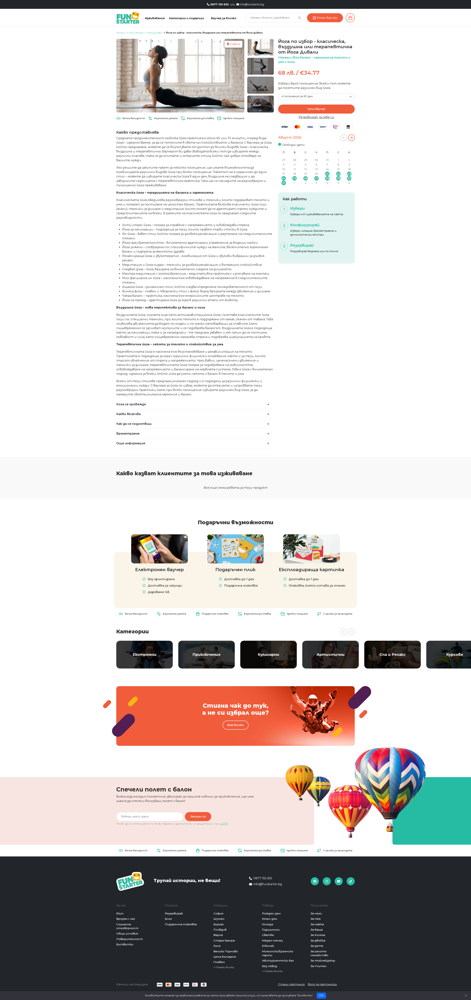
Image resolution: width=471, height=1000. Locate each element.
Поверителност (129, 939)
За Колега (318, 935)
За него (316, 913)
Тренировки (154, 32)
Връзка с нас (125, 918)
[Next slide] (260, 110)
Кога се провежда (131, 404)
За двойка (318, 940)
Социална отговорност (127, 926)
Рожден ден (271, 913)
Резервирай (174, 913)
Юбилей (268, 946)
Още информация (130, 443)
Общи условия (127, 933)
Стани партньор (291, 984)
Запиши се (198, 816)
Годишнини (271, 929)
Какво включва (128, 414)
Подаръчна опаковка (181, 924)
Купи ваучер (316, 109)
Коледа (267, 924)
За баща (317, 929)
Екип (119, 913)
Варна (218, 935)
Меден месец (272, 940)
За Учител (319, 966)
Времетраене (128, 433)
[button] (188, 18)
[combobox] (316, 96)
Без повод (269, 966)
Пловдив (219, 929)
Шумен (218, 918)
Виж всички (235, 725)
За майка (317, 924)
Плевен (219, 962)
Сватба (268, 935)
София (218, 913)
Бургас (218, 924)
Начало (120, 32)
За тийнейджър (323, 960)
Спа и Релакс (136, 32)
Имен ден (269, 918)
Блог (168, 918)
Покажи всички (224, 967)
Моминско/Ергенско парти (277, 953)
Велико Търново (225, 951)
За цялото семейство (319, 953)
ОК (321, 995)
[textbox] (314, 96)
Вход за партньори (322, 984)
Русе (217, 946)
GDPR (224, 823)
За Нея (316, 918)
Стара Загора (224, 940)
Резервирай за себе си (316, 117)
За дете (317, 946)
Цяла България (224, 956)
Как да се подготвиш (133, 424)
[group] (144, 655)
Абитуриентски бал (278, 960)
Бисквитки (124, 944)
